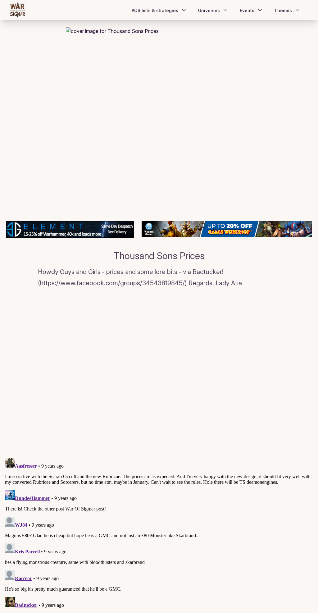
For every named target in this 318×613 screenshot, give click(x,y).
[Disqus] (159, 373)
